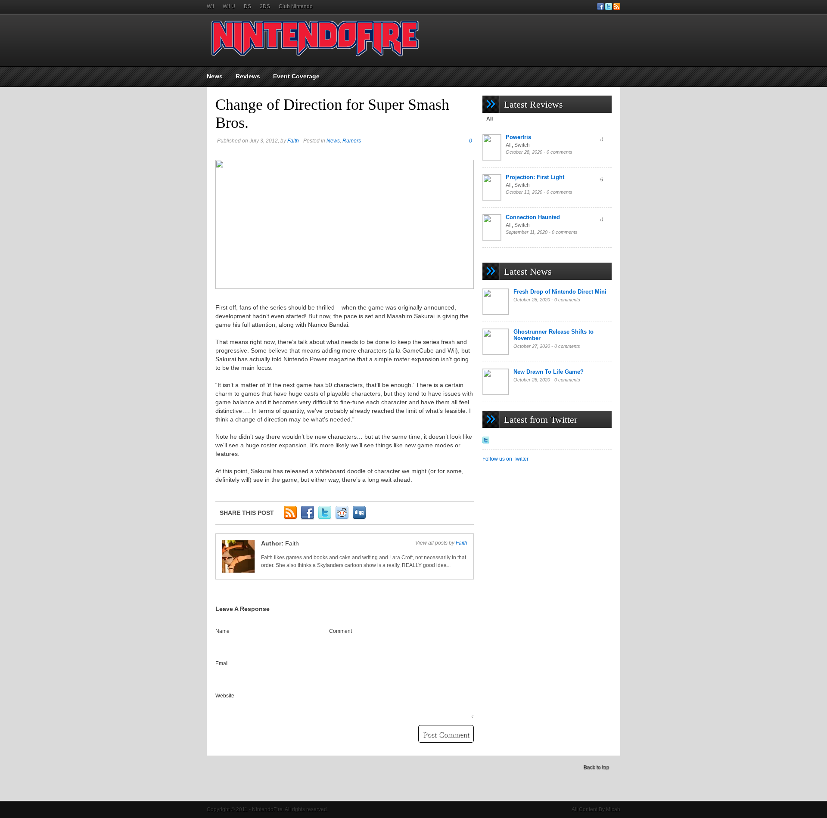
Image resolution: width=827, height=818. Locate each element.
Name (222, 631)
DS (247, 6)
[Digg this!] (359, 518)
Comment (340, 631)
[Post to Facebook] (307, 518)
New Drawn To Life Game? (548, 372)
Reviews (248, 76)
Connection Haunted (533, 217)
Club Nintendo (296, 6)
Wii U (229, 6)
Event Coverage (296, 76)
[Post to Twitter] (325, 518)
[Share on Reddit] (342, 518)
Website (224, 696)
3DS (265, 6)
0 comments (559, 152)
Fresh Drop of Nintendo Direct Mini (559, 291)
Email (222, 663)
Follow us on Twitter (505, 459)
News (215, 76)
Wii (210, 6)
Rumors (351, 141)
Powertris (518, 137)
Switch (522, 145)
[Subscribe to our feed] (616, 8)
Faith (293, 141)
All (489, 119)
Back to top (596, 767)
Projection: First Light (535, 177)
